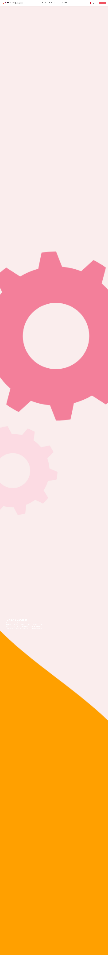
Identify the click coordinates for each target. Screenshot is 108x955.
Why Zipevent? (46, 3)
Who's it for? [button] (65, 3)
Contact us (102, 3)
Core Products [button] (54, 3)
